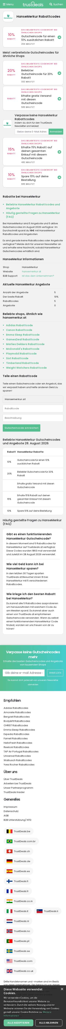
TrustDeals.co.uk (23, 971)
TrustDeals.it (21, 911)
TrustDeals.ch (22, 851)
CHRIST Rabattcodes (16, 725)
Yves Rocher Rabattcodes (19, 764)
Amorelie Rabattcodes (17, 712)
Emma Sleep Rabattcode (23, 335)
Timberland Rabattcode (22, 363)
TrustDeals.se (22, 951)
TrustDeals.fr (21, 891)
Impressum (10, 807)
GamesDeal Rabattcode (22, 339)
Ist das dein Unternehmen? (38, 276)
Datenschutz (11, 811)
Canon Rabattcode (19, 330)
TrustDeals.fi (21, 881)
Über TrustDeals (13, 779)
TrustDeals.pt (21, 941)
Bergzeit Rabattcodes (17, 716)
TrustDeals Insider (14, 792)
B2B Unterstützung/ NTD (17, 820)
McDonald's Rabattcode (22, 349)
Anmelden (56, 131)
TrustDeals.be (22, 831)
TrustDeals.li (51, 911)
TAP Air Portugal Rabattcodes (21, 751)
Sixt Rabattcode (17, 358)
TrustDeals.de (22, 861)
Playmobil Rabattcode (21, 353)
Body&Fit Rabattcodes (17, 721)
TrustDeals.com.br (25, 841)
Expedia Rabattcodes (16, 734)
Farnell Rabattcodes (16, 738)
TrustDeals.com (23, 961)
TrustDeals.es (22, 871)
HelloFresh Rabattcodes (18, 743)
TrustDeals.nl (21, 921)
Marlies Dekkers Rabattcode (25, 344)
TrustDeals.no (22, 931)
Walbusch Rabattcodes (18, 760)
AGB (6, 815)
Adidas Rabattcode (19, 325)
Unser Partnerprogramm (18, 788)
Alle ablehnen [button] (48, 1022)
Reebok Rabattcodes (16, 747)
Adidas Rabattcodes (16, 708)
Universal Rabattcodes (17, 756)
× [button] (61, 989)
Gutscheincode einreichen (21, 428)
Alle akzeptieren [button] (18, 1022)
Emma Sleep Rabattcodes (19, 729)
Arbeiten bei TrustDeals (17, 783)
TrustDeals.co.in (23, 901)
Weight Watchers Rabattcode (26, 368)
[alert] (33, 1007)
